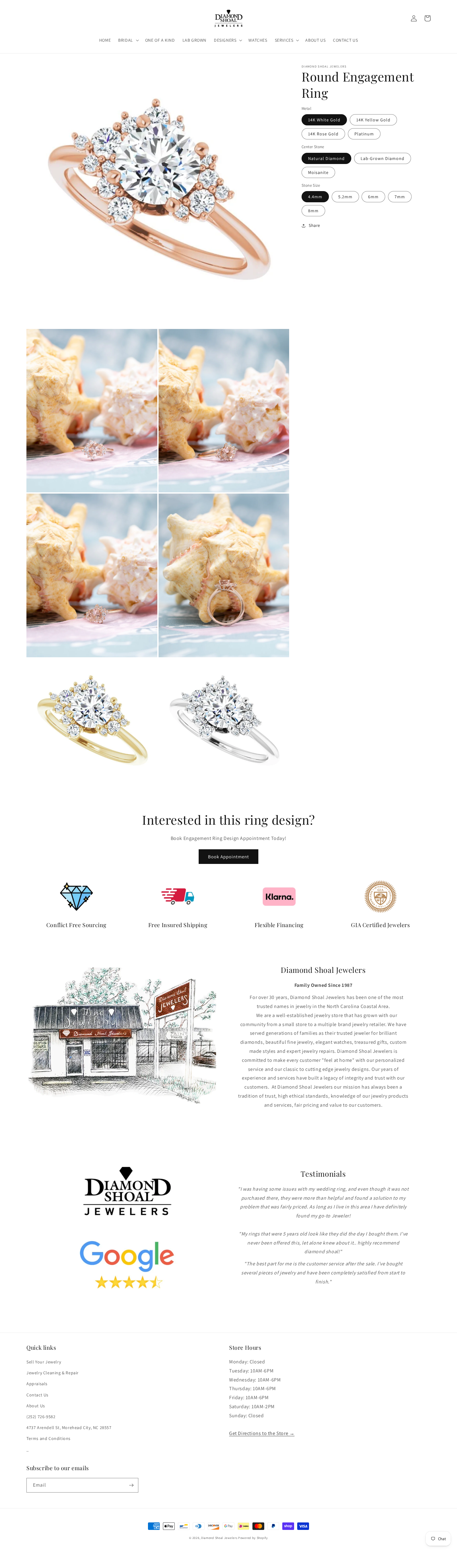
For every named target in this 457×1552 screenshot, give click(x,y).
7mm (400, 196)
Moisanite (318, 172)
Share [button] (314, 225)
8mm (313, 210)
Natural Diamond (326, 158)
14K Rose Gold (323, 134)
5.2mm (345, 196)
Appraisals (37, 1383)
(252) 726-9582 (40, 1416)
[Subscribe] (131, 1485)
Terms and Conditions (48, 1438)
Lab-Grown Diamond (382, 158)
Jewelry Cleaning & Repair (52, 1373)
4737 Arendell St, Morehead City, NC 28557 (69, 1427)
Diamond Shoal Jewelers (219, 1538)
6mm (373, 196)
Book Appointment (228, 857)
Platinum (364, 134)
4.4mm (315, 196)
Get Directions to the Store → (261, 1433)
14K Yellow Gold (373, 120)
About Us (35, 1406)
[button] (127, 40)
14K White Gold (324, 120)
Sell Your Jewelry (43, 1362)
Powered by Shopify (253, 1538)
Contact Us (37, 1395)
